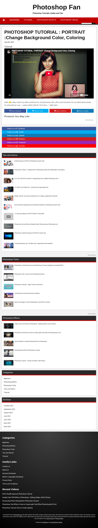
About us (5, 470)
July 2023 (7, 416)
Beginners (14, 20)
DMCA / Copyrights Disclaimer (12, 477)
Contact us (6, 466)
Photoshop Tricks (69, 20)
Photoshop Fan (56, 7)
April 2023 (7, 426)
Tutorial (28, 20)
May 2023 (7, 423)
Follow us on (16, 128)
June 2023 (7, 419)
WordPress (45, 522)
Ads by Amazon (89, 120)
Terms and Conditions (10, 484)
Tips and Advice (9, 389)
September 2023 (9, 409)
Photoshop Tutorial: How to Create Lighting (17, 508)
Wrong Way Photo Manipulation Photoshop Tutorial (20, 501)
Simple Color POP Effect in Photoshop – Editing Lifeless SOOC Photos (26, 497)
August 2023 (8, 412)
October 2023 (8, 406)
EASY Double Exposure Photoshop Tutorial (17, 494)
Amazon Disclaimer (9, 473)
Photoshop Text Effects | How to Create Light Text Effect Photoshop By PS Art (29, 504)
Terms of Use (49, 518)
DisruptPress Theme (56, 522)
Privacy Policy (7, 480)
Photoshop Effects (46, 20)
